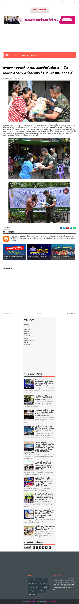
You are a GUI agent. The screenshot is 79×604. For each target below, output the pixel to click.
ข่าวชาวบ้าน (24, 55)
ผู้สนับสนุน (32, 594)
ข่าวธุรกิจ (26, 338)
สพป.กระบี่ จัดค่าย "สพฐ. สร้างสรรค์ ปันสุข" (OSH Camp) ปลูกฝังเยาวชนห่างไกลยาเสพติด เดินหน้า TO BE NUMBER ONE (45, 465)
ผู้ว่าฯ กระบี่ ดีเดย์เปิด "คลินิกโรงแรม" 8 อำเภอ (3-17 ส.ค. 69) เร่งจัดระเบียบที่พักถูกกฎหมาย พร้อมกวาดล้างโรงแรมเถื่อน (44, 513)
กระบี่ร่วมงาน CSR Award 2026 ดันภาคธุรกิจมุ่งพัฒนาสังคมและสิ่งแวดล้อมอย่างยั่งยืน (44, 429)
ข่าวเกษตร (27, 345)
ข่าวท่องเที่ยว (27, 336)
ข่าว (24, 78)
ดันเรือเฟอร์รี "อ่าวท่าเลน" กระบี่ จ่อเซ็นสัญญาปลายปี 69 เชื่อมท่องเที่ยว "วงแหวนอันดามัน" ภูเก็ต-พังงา (44, 382)
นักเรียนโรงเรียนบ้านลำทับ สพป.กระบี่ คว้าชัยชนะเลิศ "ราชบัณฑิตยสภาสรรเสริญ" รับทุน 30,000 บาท (44, 496)
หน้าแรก (6, 2)
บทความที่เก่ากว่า (71, 314)
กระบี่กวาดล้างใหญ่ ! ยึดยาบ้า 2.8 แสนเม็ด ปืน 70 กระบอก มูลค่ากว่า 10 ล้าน (45, 528)
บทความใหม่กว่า (7, 314)
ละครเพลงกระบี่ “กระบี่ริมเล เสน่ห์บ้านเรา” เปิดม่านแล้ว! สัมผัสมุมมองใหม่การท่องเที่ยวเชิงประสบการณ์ (44, 413)
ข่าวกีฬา (26, 331)
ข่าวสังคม (26, 342)
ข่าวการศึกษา (28, 327)
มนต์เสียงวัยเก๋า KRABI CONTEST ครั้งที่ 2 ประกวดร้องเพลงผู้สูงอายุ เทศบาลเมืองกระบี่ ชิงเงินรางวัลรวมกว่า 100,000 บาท (44, 481)
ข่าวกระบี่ (26, 324)
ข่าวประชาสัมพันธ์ (29, 340)
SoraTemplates (33, 601)
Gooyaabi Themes (51, 601)
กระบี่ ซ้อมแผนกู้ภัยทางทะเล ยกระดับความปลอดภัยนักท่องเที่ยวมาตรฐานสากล (44, 397)
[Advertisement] (39, 38)
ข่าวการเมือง (27, 329)
